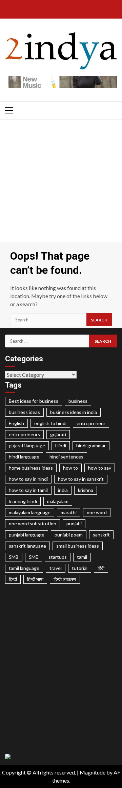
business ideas (24, 412)
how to (70, 468)
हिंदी (101, 568)
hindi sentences (66, 456)
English (16, 423)
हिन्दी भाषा (35, 579)
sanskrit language (27, 546)
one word (97, 512)
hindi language (24, 456)
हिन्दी (13, 579)
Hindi (60, 445)
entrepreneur (91, 423)
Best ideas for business (33, 401)
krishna (85, 490)
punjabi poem (69, 534)
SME (33, 557)
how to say (99, 468)
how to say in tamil (28, 490)
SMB (14, 557)
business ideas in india (73, 412)
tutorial (79, 568)
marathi (69, 512)
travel (55, 568)
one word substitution (32, 523)
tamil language (24, 568)
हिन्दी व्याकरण (65, 579)
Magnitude (92, 772)
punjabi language (26, 534)
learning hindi (23, 501)
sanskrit (101, 534)
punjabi (74, 523)
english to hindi (50, 423)
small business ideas (77, 546)
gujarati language (27, 445)
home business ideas (31, 468)
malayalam (57, 501)
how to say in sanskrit (81, 479)
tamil (82, 557)
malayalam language (29, 512)
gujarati (58, 434)
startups (57, 557)
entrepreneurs (24, 434)
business (77, 401)
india (63, 490)
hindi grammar (91, 445)
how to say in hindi (28, 479)
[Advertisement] (61, 182)
